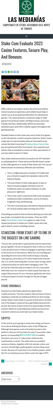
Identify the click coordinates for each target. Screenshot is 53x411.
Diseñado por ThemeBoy (10, 404)
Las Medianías (26, 19)
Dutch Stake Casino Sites (16, 220)
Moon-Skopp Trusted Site (13, 361)
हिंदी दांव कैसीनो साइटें (27, 335)
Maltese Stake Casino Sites (37, 144)
